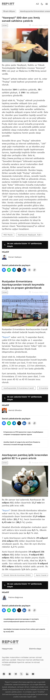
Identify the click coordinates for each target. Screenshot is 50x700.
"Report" (6, 337)
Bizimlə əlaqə (35, 649)
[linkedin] (24, 270)
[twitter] (19, 270)
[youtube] (33, 674)
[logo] (8, 4)
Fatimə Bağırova (15, 597)
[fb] (4, 270)
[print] (29, 270)
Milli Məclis (8, 235)
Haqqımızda (7, 649)
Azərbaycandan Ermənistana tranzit (19, 388)
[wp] (9, 270)
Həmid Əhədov (15, 410)
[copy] (34, 270)
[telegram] (14, 270)
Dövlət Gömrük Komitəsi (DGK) (17, 575)
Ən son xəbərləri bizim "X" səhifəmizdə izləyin (24, 244)
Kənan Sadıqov (15, 257)
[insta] (10, 674)
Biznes (5, 25)
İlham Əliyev (9, 11)
